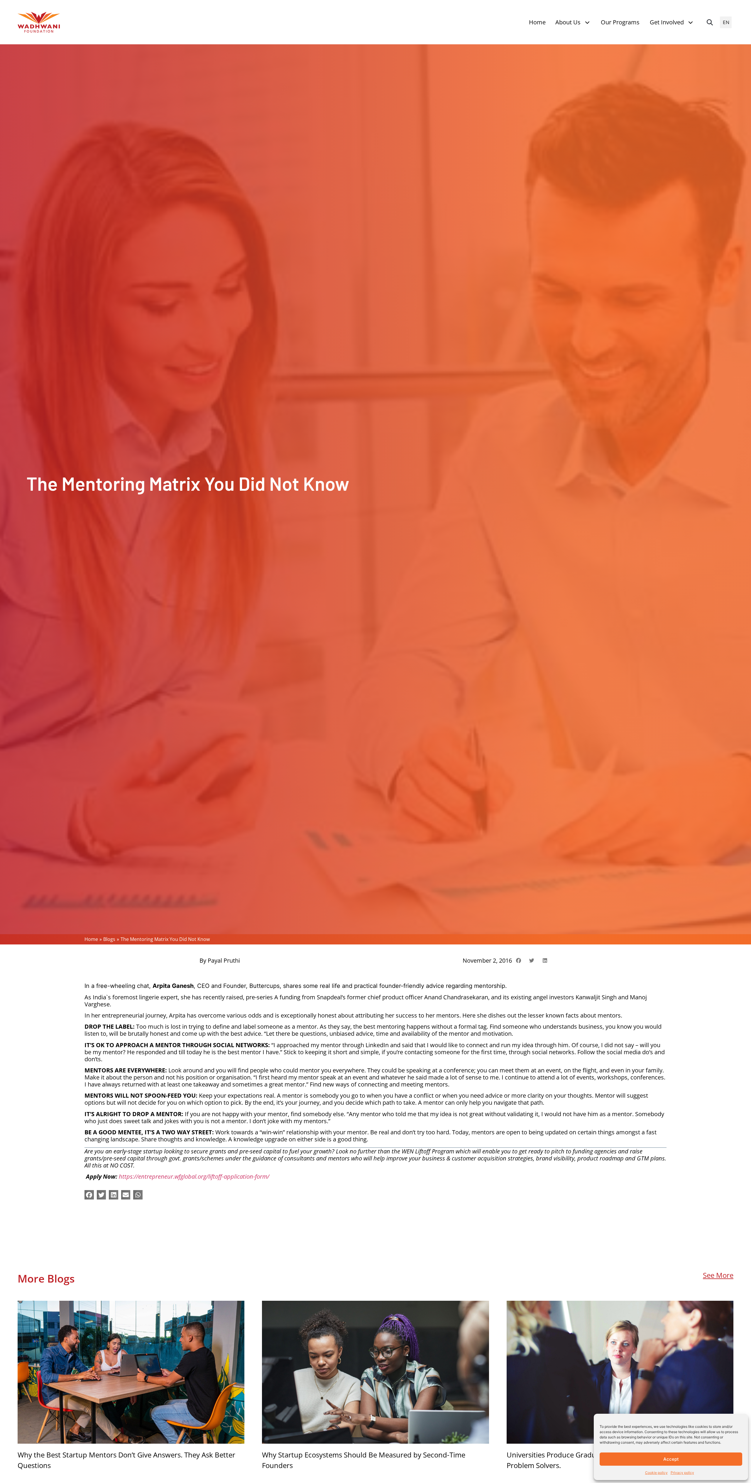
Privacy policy (682, 1472)
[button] (709, 22)
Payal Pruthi (224, 960)
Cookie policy (656, 1472)
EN (726, 22)
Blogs (109, 939)
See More (718, 1275)
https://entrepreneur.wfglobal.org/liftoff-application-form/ (194, 1176)
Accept (671, 1459)
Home (91, 939)
